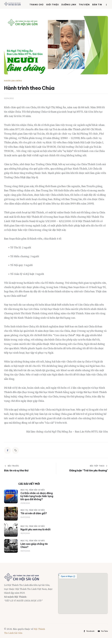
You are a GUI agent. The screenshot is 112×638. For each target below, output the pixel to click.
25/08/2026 (25, 503)
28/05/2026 (25, 533)
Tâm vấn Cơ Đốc (37, 490)
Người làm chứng (13, 81)
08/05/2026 (25, 551)
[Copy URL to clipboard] (15, 450)
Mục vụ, (24, 490)
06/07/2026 (25, 517)
